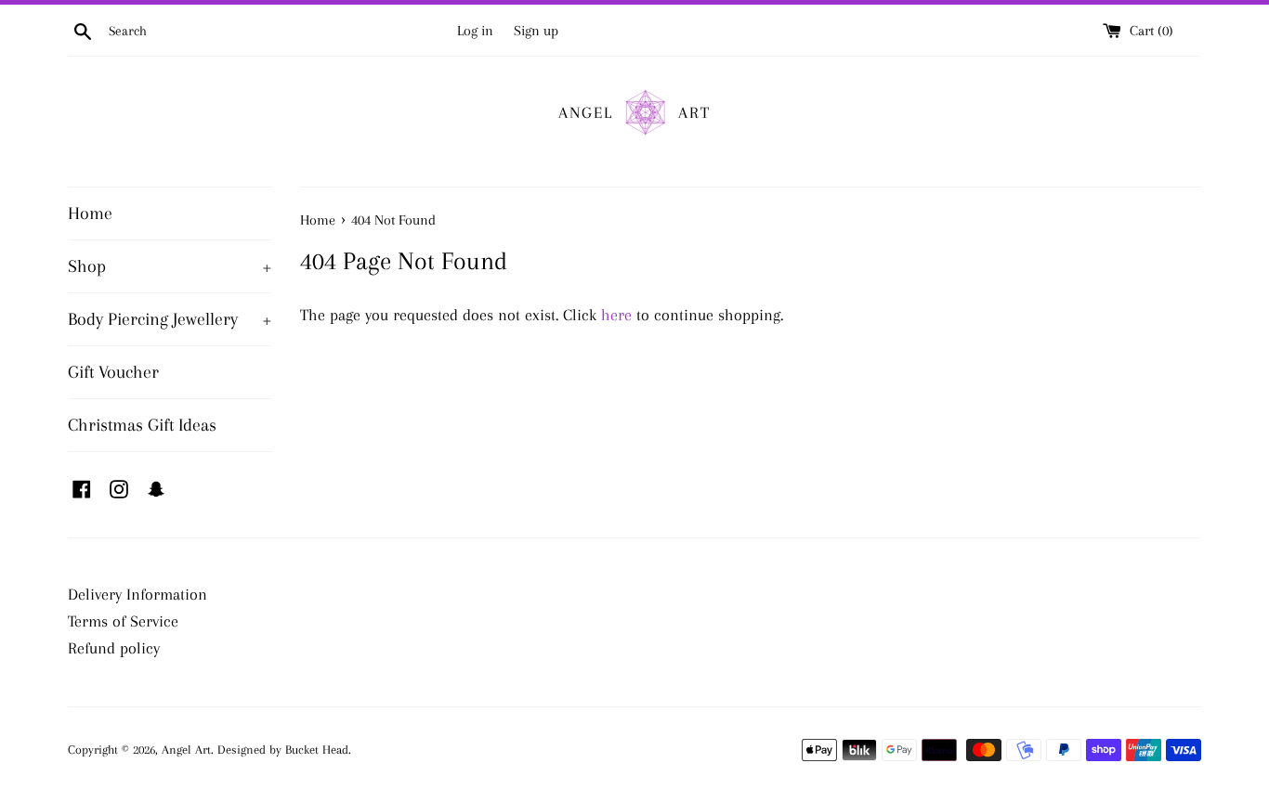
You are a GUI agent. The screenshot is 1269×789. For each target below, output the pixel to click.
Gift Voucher (113, 372)
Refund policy (114, 648)
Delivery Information (137, 594)
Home (90, 213)
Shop (170, 266)
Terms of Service (123, 621)
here (616, 314)
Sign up (536, 30)
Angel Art (186, 750)
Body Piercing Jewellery (170, 319)
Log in (475, 30)
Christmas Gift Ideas (142, 425)
